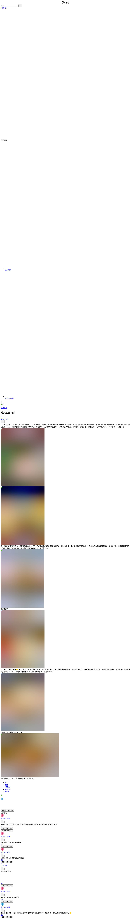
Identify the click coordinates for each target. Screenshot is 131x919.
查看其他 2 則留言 (7, 831)
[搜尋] (20, 5)
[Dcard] (65, 3)
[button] (4, 8)
